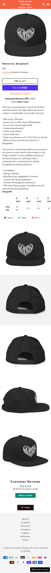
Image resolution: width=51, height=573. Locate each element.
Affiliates (25, 536)
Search (25, 519)
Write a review (25, 495)
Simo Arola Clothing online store (25, 4)
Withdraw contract (40, 569)
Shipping (5, 72)
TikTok (25, 540)
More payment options (20, 93)
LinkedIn (25, 533)
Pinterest (25, 526)
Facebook (25, 522)
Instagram (25, 529)
